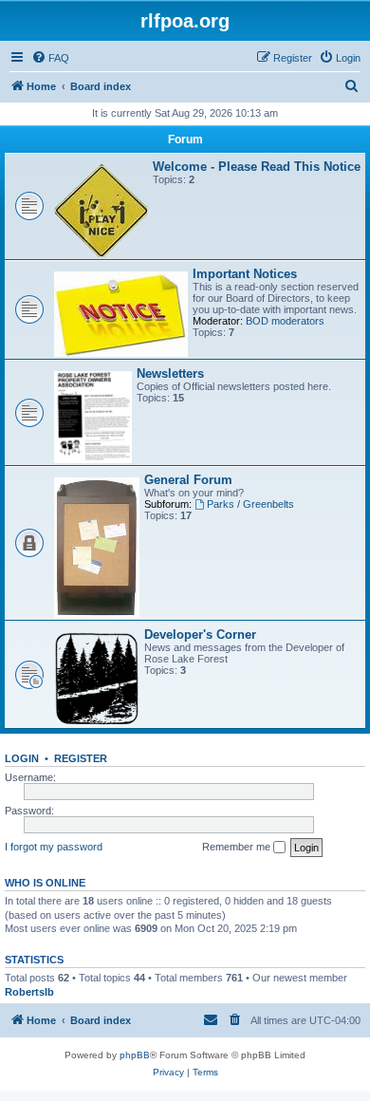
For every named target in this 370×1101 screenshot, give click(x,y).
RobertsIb (29, 992)
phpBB (135, 1055)
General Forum (188, 480)
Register (80, 758)
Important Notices (245, 274)
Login (22, 758)
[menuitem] (50, 58)
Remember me (237, 846)
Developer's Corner (200, 634)
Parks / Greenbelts (250, 504)
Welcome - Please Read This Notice (257, 166)
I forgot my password (53, 846)
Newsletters (170, 373)
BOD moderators (285, 321)
